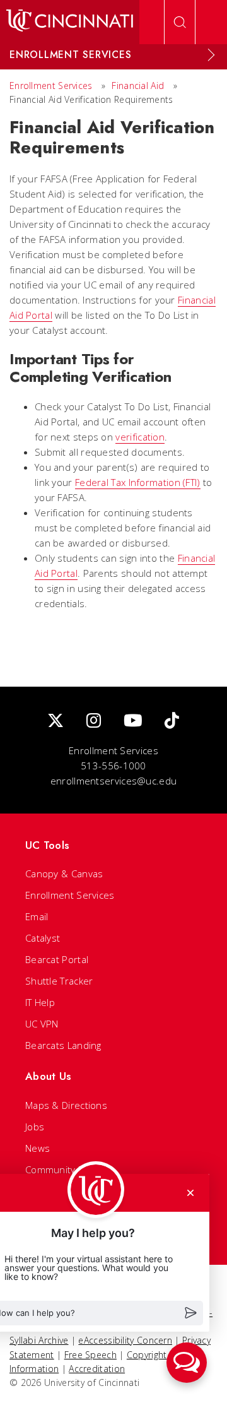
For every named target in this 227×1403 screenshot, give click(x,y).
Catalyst (42, 938)
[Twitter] (55, 721)
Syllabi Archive (39, 1340)
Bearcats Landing (63, 1045)
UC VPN (42, 1023)
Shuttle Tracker (59, 980)
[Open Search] (179, 22)
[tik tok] (172, 721)
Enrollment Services (51, 86)
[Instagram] (93, 721)
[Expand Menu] (211, 55)
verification (140, 436)
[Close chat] (190, 1193)
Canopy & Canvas (64, 873)
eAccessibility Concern (125, 1340)
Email (37, 916)
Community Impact (66, 1169)
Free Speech (90, 1355)
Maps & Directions (66, 1105)
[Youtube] (133, 721)
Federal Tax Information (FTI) (138, 482)
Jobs (34, 1126)
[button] (186, 1362)
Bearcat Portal (56, 959)
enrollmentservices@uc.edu (113, 780)
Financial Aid (138, 86)
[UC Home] (69, 22)
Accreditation (97, 1369)
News (37, 1148)
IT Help (40, 1002)
